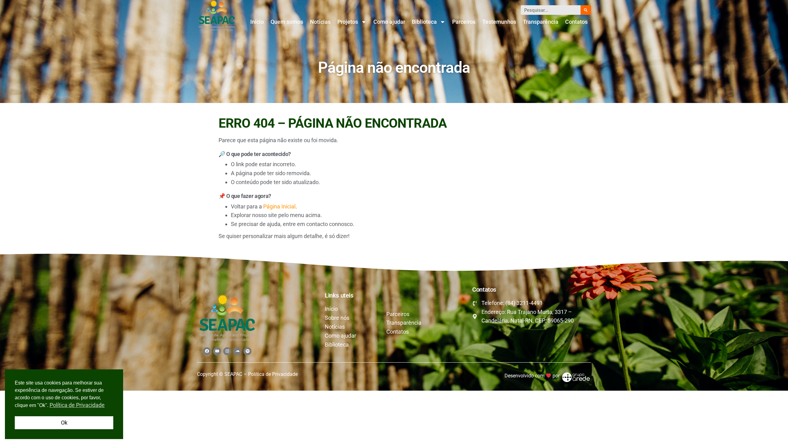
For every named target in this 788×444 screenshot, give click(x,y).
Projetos (347, 21)
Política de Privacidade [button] (77, 405)
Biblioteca (424, 21)
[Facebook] (207, 351)
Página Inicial (279, 206)
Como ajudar (389, 21)
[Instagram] (227, 351)
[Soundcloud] (237, 351)
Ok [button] (64, 422)
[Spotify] (247, 351)
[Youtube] (217, 351)
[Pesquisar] (586, 10)
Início (257, 21)
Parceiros (464, 21)
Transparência (540, 21)
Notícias (320, 21)
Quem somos (287, 21)
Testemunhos (499, 21)
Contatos (576, 21)
